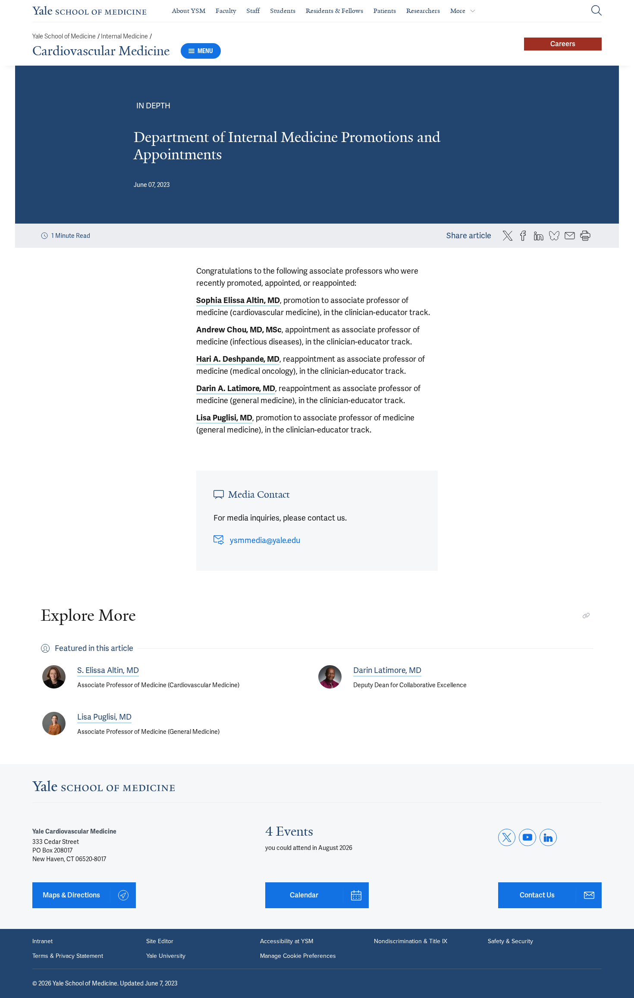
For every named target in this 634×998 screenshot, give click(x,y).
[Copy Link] (586, 615)
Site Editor (159, 941)
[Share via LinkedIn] (539, 236)
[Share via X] (507, 236)
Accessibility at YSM (286, 941)
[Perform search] (596, 11)
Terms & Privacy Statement (67, 956)
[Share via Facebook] (523, 236)
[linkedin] (548, 837)
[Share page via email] (570, 236)
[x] (506, 837)
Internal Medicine (124, 36)
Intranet (42, 941)
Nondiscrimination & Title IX (410, 941)
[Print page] (585, 236)
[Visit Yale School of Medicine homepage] (103, 788)
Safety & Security (510, 941)
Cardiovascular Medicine (100, 51)
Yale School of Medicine (64, 36)
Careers (562, 43)
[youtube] (527, 837)
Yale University (165, 956)
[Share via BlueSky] (554, 236)
